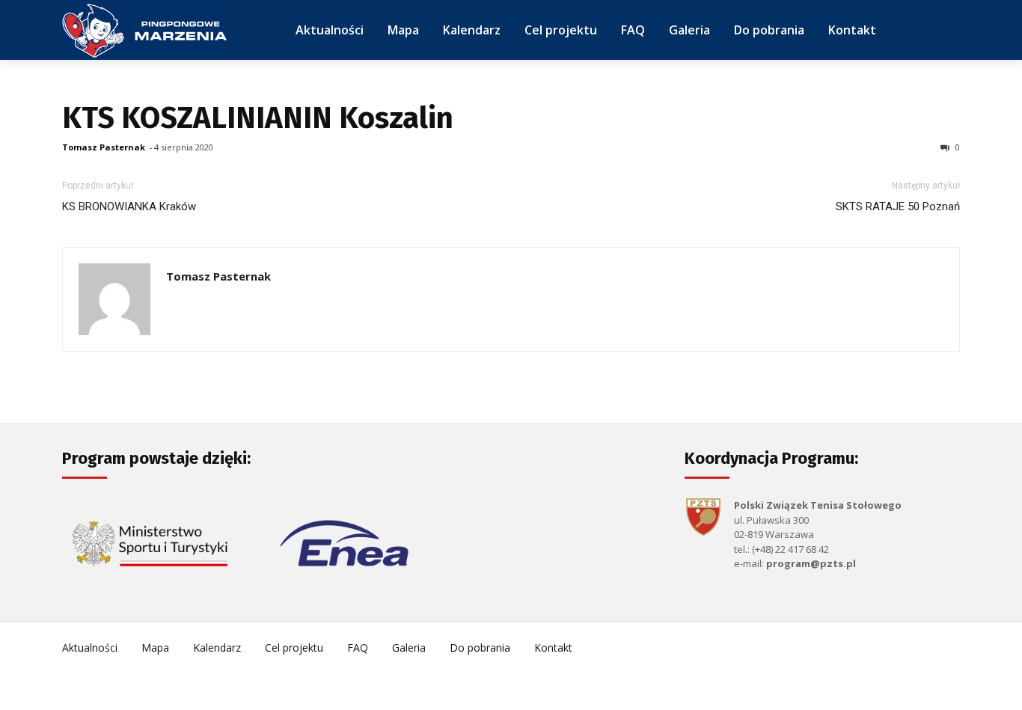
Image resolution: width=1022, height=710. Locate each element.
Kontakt (553, 647)
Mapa (155, 647)
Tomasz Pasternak (103, 147)
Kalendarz (217, 647)
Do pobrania (480, 647)
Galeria (409, 647)
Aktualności (89, 647)
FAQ (357, 647)
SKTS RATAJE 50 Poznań (898, 206)
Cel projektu (294, 647)
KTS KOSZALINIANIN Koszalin (257, 118)
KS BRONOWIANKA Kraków (129, 206)
